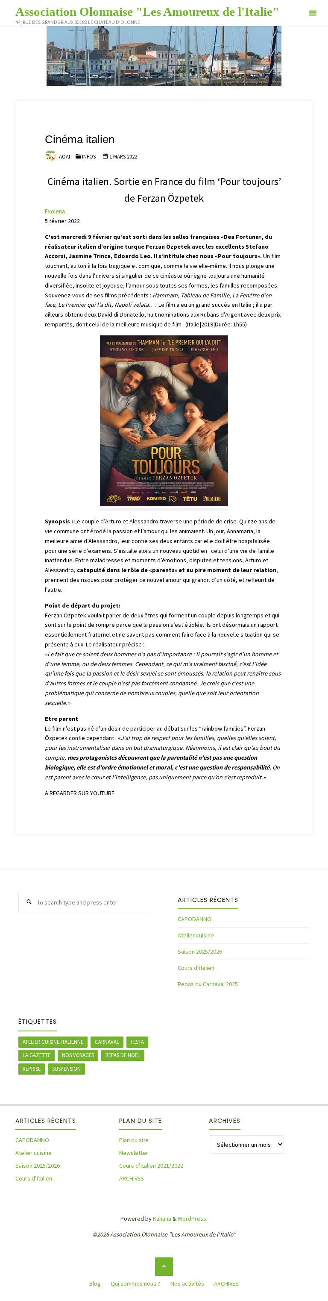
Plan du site (134, 1140)
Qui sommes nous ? (135, 1283)
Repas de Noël (122, 1054)
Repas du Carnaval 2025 (208, 984)
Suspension (66, 1068)
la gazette (36, 1054)
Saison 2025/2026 (200, 951)
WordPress (192, 1218)
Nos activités (187, 1283)
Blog (95, 1283)
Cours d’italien (196, 968)
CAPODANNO (194, 919)
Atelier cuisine (196, 935)
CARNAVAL (107, 1041)
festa (137, 1041)
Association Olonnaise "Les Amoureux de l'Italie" (147, 11)
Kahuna (161, 1218)
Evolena (55, 211)
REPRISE (32, 1068)
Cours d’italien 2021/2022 (151, 1165)
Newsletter (133, 1153)
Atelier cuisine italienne (53, 1041)
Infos (89, 156)
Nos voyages (78, 1054)
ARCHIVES (131, 1178)
